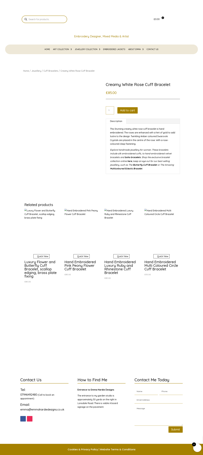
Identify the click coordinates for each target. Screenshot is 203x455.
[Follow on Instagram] (29, 419)
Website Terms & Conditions (117, 449)
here (129, 161)
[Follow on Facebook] (23, 419)
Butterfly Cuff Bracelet (145, 164)
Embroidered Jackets (114, 49)
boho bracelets (133, 157)
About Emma (134, 49)
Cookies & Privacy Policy (83, 449)
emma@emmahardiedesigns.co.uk (42, 409)
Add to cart (127, 110)
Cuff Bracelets (51, 70)
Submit (175, 429)
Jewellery (36, 70)
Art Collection (61, 49)
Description (116, 121)
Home (47, 49)
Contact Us (152, 49)
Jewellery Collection (86, 49)
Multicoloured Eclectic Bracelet (126, 168)
